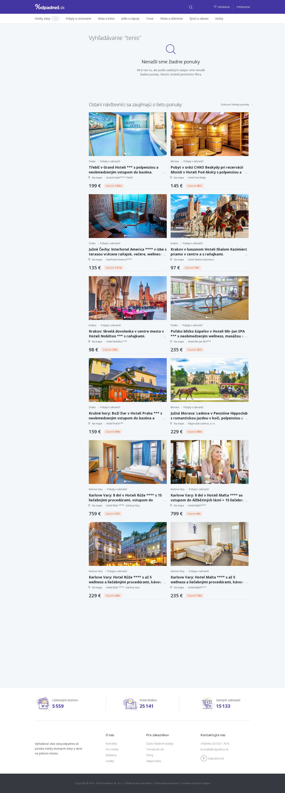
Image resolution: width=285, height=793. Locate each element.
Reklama (111, 755)
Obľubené (224, 7)
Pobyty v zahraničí (110, 161)
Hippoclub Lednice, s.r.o (201, 423)
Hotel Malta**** (197, 505)
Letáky (110, 761)
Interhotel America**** (119, 259)
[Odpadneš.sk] (50, 7)
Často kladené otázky (159, 743)
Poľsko (174, 325)
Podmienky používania (166, 783)
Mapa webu (153, 761)
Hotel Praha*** (114, 423)
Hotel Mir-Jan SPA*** (199, 341)
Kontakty (111, 743)
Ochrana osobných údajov (196, 783)
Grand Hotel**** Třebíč (119, 177)
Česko (92, 161)
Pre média (112, 749)
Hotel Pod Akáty (197, 177)
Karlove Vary (96, 489)
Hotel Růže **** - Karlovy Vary (123, 505)
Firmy (149, 755)
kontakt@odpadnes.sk (214, 749)
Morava (175, 161)
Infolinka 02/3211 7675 (215, 743)
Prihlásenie (243, 7)
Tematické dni (155, 749)
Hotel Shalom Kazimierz (201, 259)
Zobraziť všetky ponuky (235, 104)
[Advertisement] (142, 637)
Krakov (174, 243)
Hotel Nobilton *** (116, 341)
